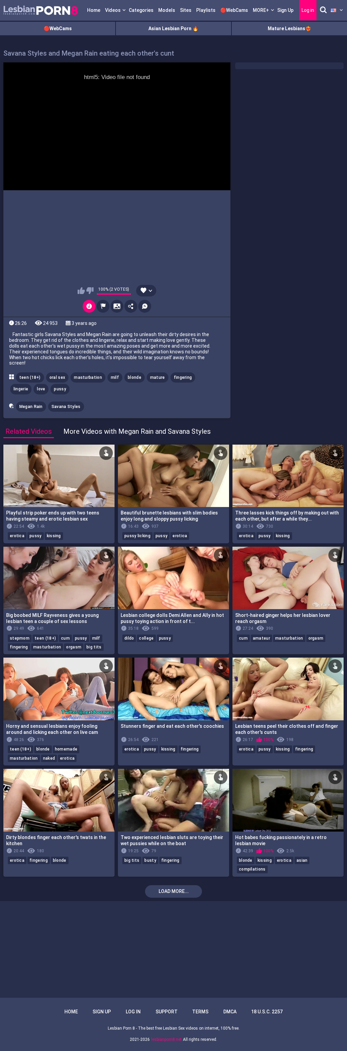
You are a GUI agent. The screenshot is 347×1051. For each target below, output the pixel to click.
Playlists (206, 10)
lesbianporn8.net (166, 1039)
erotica (17, 535)
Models (166, 10)
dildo (129, 638)
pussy (60, 389)
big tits (93, 647)
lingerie (21, 389)
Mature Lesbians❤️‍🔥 (289, 28)
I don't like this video (90, 290)
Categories (141, 10)
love (41, 389)
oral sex (57, 377)
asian (302, 860)
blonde (134, 377)
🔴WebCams (234, 10)
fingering (183, 377)
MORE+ (261, 10)
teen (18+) (30, 377)
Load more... (174, 891)
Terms (200, 1011)
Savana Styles (66, 406)
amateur (261, 638)
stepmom (19, 638)
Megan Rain (31, 406)
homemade (66, 749)
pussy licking (137, 535)
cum (65, 638)
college (146, 638)
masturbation (88, 377)
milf (115, 377)
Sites (185, 10)
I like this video (81, 290)
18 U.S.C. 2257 (267, 1011)
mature (157, 377)
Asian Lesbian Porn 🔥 (173, 28)
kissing (54, 535)
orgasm (73, 647)
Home (93, 10)
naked (49, 758)
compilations (252, 869)
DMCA (230, 1011)
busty (150, 860)
